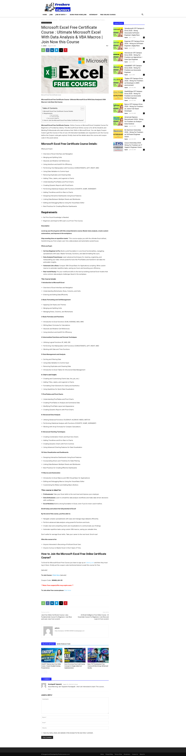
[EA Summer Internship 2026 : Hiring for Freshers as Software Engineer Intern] (118, 134)
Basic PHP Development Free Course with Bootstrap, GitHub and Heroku (98, 666)
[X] (61, 50)
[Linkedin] (52, 50)
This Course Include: (54, 115)
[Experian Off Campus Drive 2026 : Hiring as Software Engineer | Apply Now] (118, 45)
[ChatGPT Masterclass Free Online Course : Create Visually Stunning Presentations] (51, 655)
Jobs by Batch (60, 14)
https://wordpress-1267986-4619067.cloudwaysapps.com (69, 630)
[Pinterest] (65, 50)
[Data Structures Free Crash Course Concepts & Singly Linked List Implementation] (75, 655)
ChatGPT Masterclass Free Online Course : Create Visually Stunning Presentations (51, 666)
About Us (142, 754)
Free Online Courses (108, 14)
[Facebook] (48, 50)
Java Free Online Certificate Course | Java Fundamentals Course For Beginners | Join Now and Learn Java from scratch (56, 617)
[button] (142, 15)
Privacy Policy (109, 754)
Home (45, 14)
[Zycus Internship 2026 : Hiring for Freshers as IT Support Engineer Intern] (118, 146)
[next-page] (45, 672)
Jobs (51, 14)
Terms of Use (118, 754)
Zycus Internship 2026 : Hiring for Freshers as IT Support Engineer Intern (133, 145)
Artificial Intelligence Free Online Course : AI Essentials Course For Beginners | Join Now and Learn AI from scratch (93, 617)
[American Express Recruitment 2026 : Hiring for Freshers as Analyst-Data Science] (118, 121)
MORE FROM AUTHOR (63, 644)
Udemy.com (90, 562)
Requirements (48, 113)
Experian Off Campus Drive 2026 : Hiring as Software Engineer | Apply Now (134, 43)
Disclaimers (127, 754)
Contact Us (135, 754)
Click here (67, 590)
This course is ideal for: (53, 118)
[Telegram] (57, 50)
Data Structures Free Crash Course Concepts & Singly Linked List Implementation (74, 666)
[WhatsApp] (43, 50)
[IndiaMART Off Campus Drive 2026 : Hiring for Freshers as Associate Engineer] (118, 69)
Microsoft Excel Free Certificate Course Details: (58, 111)
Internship (93, 14)
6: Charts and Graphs (54, 116)
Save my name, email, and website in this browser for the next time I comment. (68, 733)
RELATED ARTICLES (48, 644)
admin (44, 45)
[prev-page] (42, 672)
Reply (49, 689)
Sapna (126, 37)
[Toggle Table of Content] (81, 108)
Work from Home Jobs (78, 14)
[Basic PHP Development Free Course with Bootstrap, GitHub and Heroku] (98, 655)
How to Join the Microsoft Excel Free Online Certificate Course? (64, 120)
